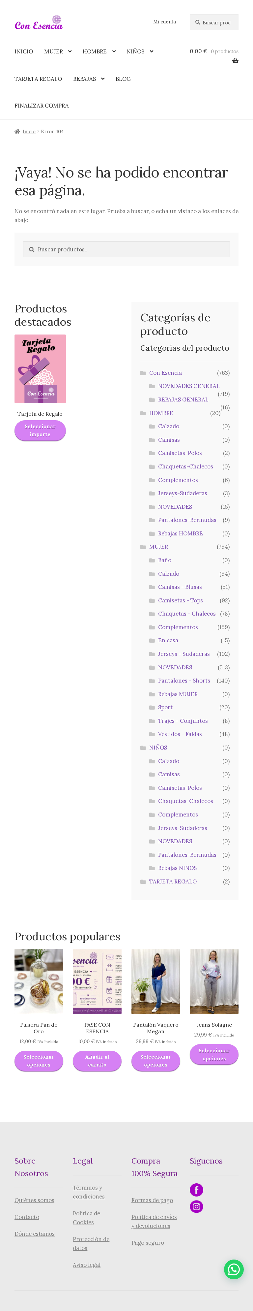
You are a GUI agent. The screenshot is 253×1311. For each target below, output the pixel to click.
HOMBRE (95, 51)
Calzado (168, 426)
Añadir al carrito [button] (97, 1061)
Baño (164, 560)
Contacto (26, 1217)
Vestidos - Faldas (180, 734)
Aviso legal (86, 1264)
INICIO (23, 51)
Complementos (178, 480)
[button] (234, 1269)
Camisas (169, 439)
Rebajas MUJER (178, 694)
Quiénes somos (34, 1200)
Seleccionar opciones (38, 1061)
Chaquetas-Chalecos (185, 466)
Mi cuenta (164, 21)
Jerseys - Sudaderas (184, 653)
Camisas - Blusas (180, 587)
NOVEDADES (175, 506)
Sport (165, 707)
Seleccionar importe (40, 430)
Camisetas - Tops (180, 600)
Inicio (29, 131)
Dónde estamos (34, 1233)
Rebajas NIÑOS (177, 868)
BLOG (123, 78)
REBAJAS (84, 78)
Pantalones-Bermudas (187, 520)
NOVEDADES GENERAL (189, 386)
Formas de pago (152, 1200)
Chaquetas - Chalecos (187, 613)
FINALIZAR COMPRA (41, 105)
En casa (168, 640)
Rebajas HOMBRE (180, 533)
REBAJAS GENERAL (183, 399)
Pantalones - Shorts (184, 680)
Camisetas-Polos (180, 453)
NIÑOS (135, 51)
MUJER (53, 51)
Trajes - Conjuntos (183, 720)
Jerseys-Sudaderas (182, 493)
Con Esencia (165, 372)
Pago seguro (147, 1242)
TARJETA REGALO (38, 78)
